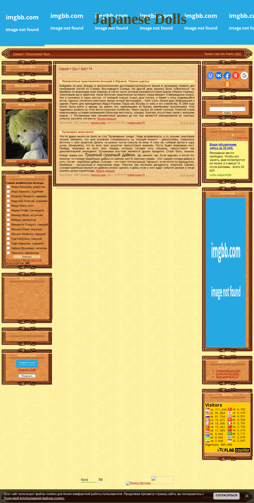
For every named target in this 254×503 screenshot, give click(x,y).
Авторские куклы (27, 160)
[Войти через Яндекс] (235, 75)
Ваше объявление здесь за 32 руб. (223, 146)
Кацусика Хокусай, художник (29, 200)
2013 (75, 68)
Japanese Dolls (27, 369)
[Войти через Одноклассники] (227, 84)
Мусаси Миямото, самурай (28, 233)
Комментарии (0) (136, 122)
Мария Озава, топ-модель (27, 210)
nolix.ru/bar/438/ (220, 175)
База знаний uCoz (227, 376)
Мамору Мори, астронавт (27, 215)
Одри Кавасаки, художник (27, 243)
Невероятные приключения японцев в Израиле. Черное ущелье (105, 81)
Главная (18, 53)
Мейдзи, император (23, 219)
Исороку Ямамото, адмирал (29, 196)
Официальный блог (228, 370)
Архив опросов (32, 260)
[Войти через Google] (244, 75)
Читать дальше (106, 118)
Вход (47, 53)
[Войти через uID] (210, 75)
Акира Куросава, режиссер (28, 186)
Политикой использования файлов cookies (34, 498)
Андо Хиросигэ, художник (27, 191)
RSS (238, 53)
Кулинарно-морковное (78, 131)
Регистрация (34, 53)
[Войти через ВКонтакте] (218, 75)
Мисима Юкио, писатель (26, 229)
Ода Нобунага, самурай (26, 238)
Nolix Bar (242, 137)
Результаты (13, 260)
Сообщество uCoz (227, 373)
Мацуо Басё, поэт (22, 205)
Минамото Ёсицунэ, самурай (29, 224)
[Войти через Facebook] (227, 75)
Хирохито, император (24, 252)
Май (83, 68)
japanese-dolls (98, 122)
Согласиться (226, 495)
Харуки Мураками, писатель (29, 248)
